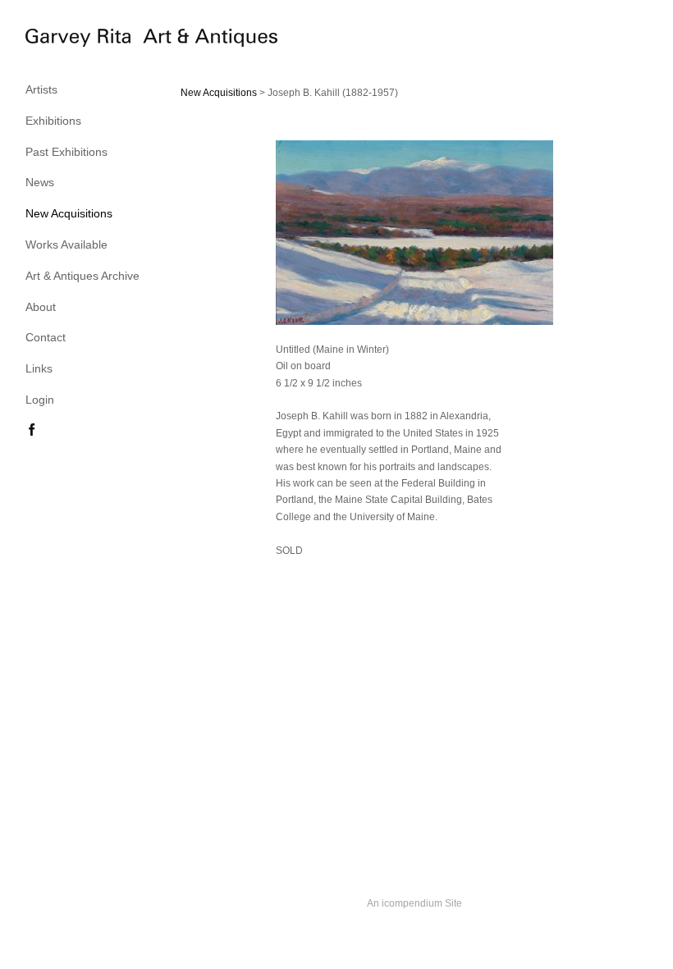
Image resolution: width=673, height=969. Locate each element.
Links (39, 368)
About (40, 306)
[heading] (66, 40)
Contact (45, 337)
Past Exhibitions (66, 151)
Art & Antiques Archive (82, 275)
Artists (41, 89)
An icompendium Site (414, 903)
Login (39, 399)
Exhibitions (53, 120)
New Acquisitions (68, 213)
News (39, 182)
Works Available (66, 244)
